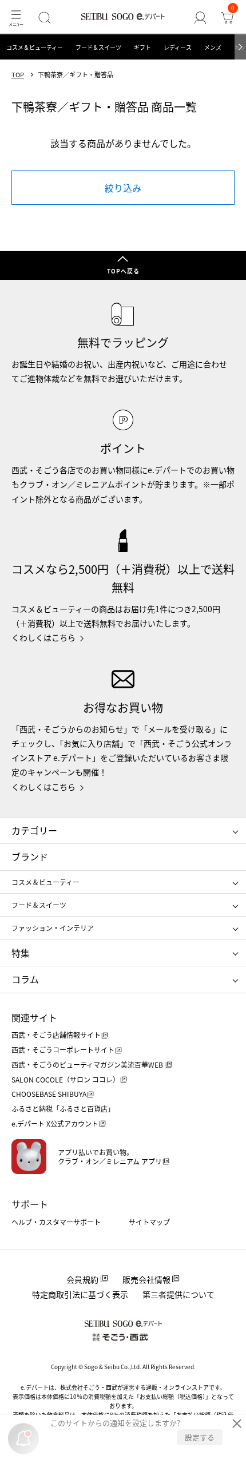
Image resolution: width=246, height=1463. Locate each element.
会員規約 (82, 1279)
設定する (200, 1437)
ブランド (29, 856)
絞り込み (123, 188)
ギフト (142, 47)
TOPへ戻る (123, 271)
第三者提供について (178, 1294)
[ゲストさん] (200, 17)
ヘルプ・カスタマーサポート (56, 1222)
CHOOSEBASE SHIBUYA (48, 1094)
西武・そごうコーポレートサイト (62, 1049)
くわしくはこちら (43, 637)
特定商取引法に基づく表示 (80, 1294)
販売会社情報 (146, 1279)
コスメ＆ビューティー (34, 47)
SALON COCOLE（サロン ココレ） (65, 1079)
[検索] (44, 17)
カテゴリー (34, 830)
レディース (178, 47)
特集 (20, 953)
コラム (25, 979)
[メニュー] (16, 17)
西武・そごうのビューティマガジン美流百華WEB (88, 1064)
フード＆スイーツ (98, 47)
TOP (17, 74)
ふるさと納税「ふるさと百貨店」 (62, 1108)
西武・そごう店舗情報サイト (56, 1035)
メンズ (212, 47)
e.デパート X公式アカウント (54, 1123)
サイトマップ (149, 1222)
